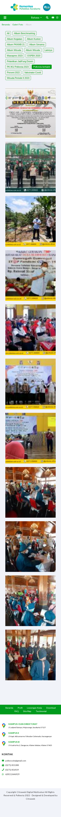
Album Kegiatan (14, 39)
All (8, 33)
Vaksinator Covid (32, 72)
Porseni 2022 (13, 72)
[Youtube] (53, 17)
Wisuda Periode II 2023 (18, 78)
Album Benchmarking (24, 33)
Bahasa (35, 17)
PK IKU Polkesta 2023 (18, 67)
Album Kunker (34, 39)
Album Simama (36, 44)
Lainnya (48, 50)
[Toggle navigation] (5, 18)
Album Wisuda (14, 50)
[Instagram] (57, 17)
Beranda (6, 24)
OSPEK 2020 (33, 55)
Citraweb (30, 798)
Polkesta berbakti (41, 67)
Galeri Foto (17, 24)
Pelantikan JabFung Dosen (20, 61)
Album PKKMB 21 (16, 44)
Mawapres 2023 (15, 55)
